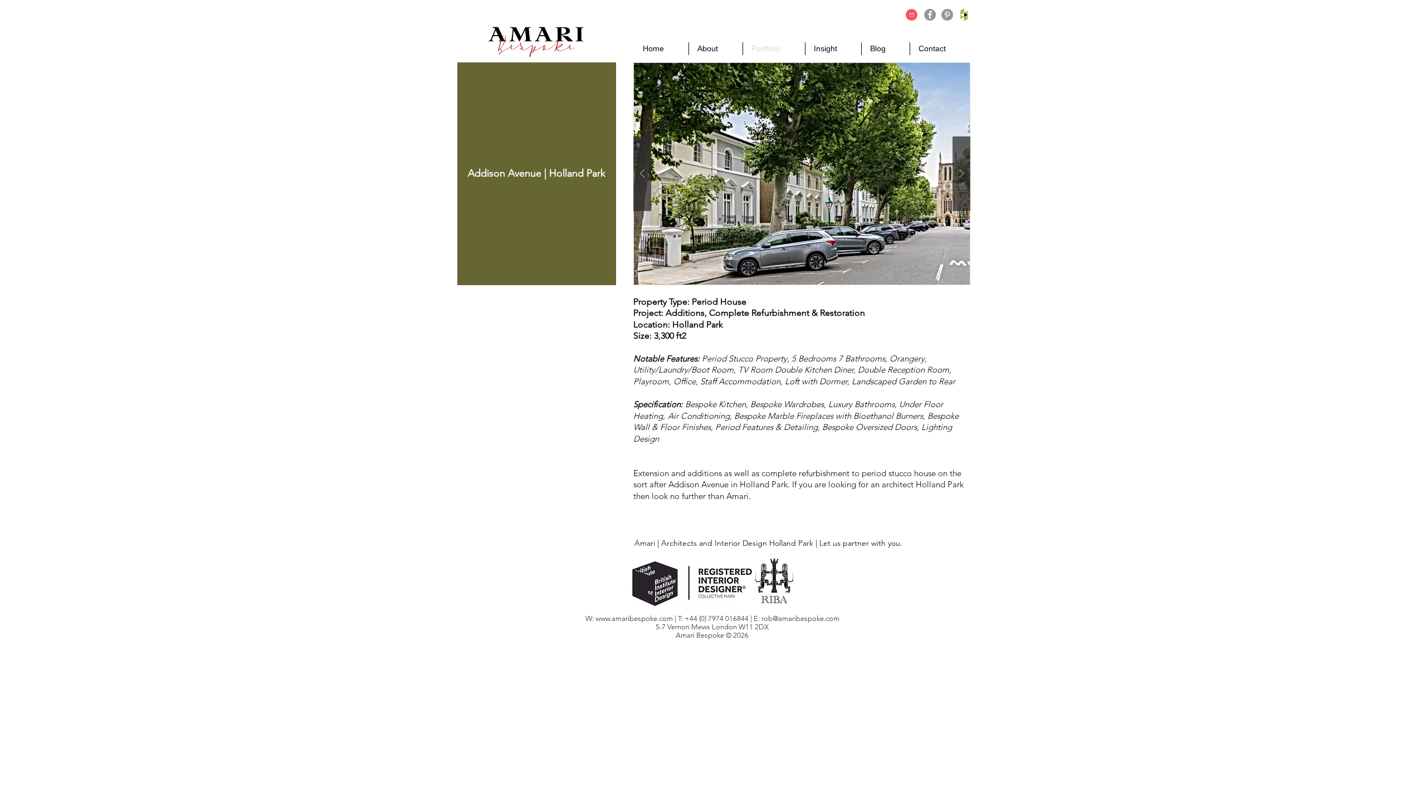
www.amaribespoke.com (634, 618)
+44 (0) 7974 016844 (717, 618)
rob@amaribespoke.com (800, 618)
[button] (802, 174)
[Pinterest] (947, 15)
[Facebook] (930, 15)
